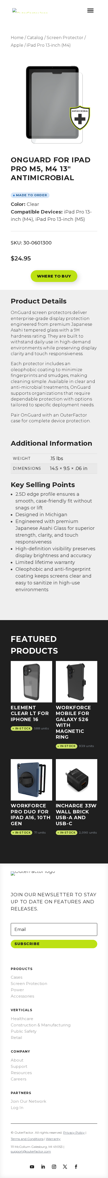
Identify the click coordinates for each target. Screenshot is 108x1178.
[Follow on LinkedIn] (43, 1167)
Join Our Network (28, 1101)
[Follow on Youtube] (32, 1167)
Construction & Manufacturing (41, 1024)
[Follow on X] (65, 1167)
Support (19, 1066)
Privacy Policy (74, 1132)
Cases (16, 977)
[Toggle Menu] (90, 10)
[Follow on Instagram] (54, 1167)
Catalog (35, 37)
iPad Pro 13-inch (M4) (49, 45)
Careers (18, 1078)
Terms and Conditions (27, 1139)
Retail (16, 1037)
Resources (21, 1072)
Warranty (53, 1139)
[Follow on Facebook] (76, 1167)
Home (17, 37)
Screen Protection (29, 983)
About (17, 1060)
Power (17, 989)
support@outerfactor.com (31, 1151)
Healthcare (22, 1018)
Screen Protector (65, 37)
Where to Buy (54, 276)
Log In (17, 1107)
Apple (17, 45)
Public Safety (23, 1031)
